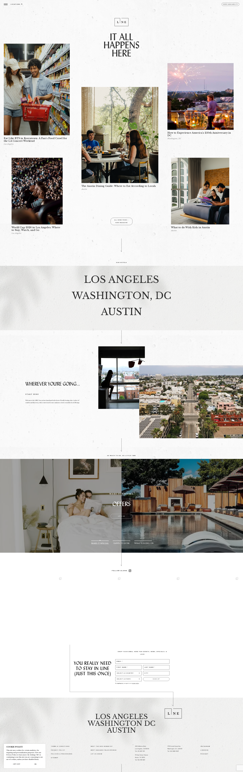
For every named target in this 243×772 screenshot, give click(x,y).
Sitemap (54, 757)
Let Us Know (96, 754)
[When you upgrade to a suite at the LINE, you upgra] (209, 605)
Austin (121, 730)
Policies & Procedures (61, 754)
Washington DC (121, 723)
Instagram (205, 746)
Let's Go (121, 516)
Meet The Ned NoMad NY (102, 746)
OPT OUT (16, 764)
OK (35, 764)
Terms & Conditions (60, 746)
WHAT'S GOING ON (143, 543)
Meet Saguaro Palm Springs (104, 750)
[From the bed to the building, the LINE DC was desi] (33, 605)
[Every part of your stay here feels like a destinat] (92, 605)
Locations (15, 4)
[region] (25, 756)
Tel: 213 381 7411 (140, 751)
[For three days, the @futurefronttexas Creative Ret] (151, 605)
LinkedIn (204, 750)
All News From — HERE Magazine (121, 221)
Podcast (204, 754)
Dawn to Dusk (121, 543)
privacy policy (135, 683)
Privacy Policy (58, 750)
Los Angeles (121, 717)
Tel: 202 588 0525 (173, 751)
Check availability (230, 4)
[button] (6, 4)
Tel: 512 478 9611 (140, 760)
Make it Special (100, 543)
